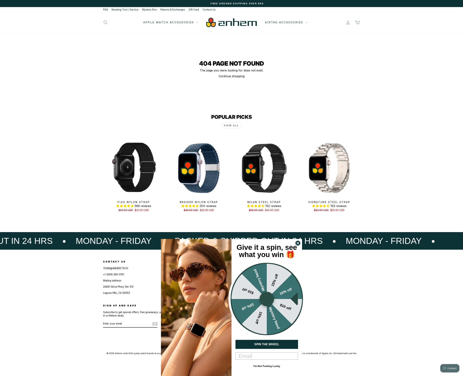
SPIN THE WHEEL (266, 344)
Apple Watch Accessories (169, 22)
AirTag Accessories (285, 22)
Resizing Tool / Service (125, 9)
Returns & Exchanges (172, 9)
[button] (125, 206)
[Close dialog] (298, 243)
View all (231, 125)
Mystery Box (149, 9)
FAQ (105, 9)
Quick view (133, 194)
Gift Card (194, 9)
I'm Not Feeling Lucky (266, 366)
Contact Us (209, 9)
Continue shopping (232, 76)
